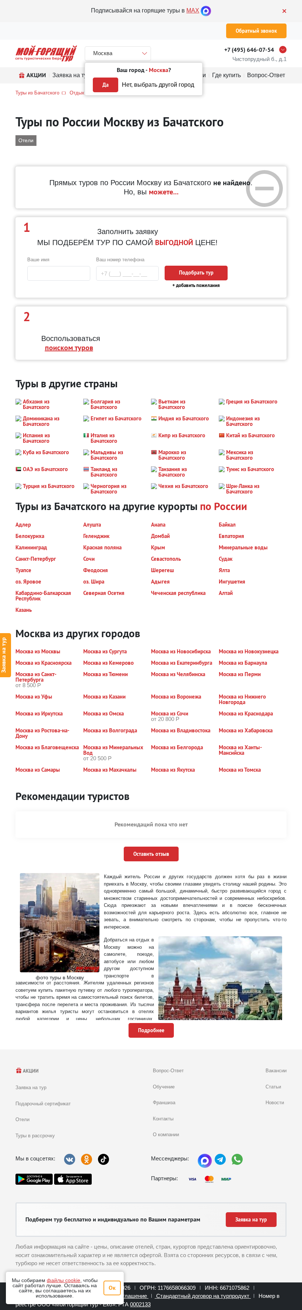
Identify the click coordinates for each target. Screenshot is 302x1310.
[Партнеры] (212, 1179)
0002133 (140, 1304)
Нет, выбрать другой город (158, 85)
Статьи (273, 1087)
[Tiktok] (103, 1159)
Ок (112, 1288)
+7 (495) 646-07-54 (249, 50)
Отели (22, 1119)
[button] (44, 404)
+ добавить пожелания (196, 285)
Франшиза (164, 1102)
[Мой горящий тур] (46, 53)
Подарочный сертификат (43, 1103)
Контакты (163, 1118)
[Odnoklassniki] (86, 1159)
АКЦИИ (30, 1071)
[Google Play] (34, 1179)
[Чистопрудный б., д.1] (285, 50)
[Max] (206, 10)
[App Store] (72, 1179)
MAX (192, 10)
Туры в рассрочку (35, 1135)
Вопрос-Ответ (168, 1070)
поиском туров (69, 347)
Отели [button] (26, 140)
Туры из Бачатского (37, 93)
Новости (275, 1102)
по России (223, 506)
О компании (166, 1134)
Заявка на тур (30, 1087)
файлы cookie (63, 1280)
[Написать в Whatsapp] (237, 1159)
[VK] (69, 1159)
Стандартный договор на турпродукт (203, 1296)
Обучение (164, 1087)
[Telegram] (220, 1159)
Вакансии (276, 1070)
